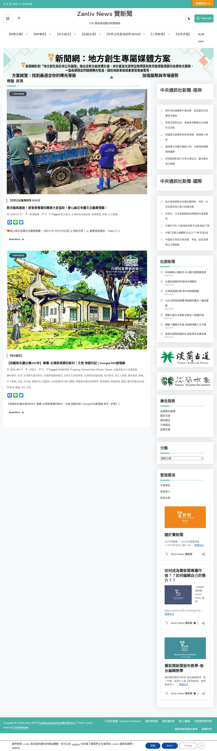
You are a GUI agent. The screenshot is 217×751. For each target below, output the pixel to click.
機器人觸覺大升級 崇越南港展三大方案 (185, 324)
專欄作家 (207, 729)
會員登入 (165, 491)
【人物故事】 (157, 34)
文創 (19, 381)
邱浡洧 (10, 387)
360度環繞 (63, 369)
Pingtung (75, 369)
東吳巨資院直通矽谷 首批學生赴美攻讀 (185, 333)
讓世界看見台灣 (135, 381)
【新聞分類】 (15, 34)
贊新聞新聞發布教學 (186, 729)
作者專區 (165, 485)
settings (76, 744)
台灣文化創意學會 (73, 375)
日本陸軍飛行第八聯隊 (62, 381)
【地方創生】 (64, 34)
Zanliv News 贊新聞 (104, 14)
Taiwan (108, 369)
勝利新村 (11, 375)
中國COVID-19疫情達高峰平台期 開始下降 (187, 225)
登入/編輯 (184, 721)
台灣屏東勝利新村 (53, 375)
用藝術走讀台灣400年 (87, 381)
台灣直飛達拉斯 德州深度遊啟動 (182, 291)
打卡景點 (11, 381)
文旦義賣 (113, 214)
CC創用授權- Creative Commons (122, 721)
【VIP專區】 (40, 34)
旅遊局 (46, 381)
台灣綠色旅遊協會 (80, 214)
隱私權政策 (168, 721)
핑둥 (29, 387)
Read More (15, 239)
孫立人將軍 (121, 375)
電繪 (17, 387)
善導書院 (96, 214)
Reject (170, 745)
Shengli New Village (92, 369)
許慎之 (32, 369)
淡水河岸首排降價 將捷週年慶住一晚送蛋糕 (187, 303)
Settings (188, 745)
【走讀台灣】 (88, 34)
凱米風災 (65, 214)
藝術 (123, 381)
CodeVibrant (20, 727)
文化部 (27, 381)
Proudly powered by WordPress (56, 722)
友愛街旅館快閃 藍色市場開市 (181, 281)
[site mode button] (189, 18)
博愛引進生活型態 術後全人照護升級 (184, 315)
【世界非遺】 (182, 34)
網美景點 (115, 381)
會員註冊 (165, 497)
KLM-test (201, 38)
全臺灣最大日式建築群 (125, 369)
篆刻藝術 (104, 381)
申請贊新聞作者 (203, 721)
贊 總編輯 (34, 214)
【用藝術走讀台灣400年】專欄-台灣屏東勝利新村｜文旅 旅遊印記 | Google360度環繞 (66, 363)
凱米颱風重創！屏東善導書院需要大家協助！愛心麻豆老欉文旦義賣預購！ (57, 208)
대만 (23, 387)
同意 (153, 745)
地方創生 (109, 375)
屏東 (104, 214)
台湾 (19, 375)
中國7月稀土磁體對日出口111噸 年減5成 (186, 232)
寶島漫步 (132, 375)
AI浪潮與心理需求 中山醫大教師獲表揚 (185, 272)
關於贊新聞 (151, 721)
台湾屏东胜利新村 (32, 375)
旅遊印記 (36, 381)
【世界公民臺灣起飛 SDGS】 (123, 34)
